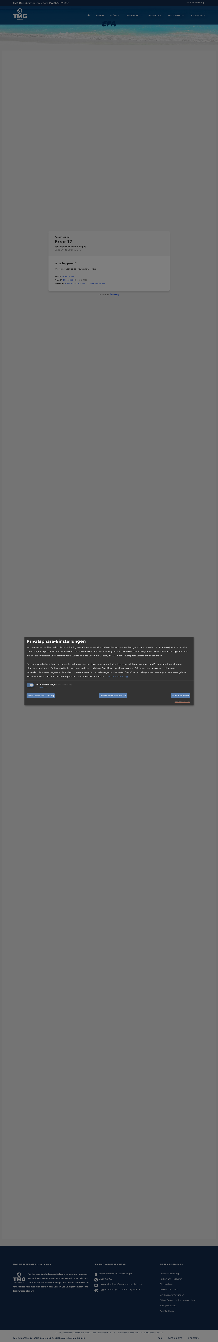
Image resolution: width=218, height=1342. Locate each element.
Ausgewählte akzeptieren (113, 695)
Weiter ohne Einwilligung (40, 695)
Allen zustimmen (181, 695)
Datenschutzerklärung (116, 676)
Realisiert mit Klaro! (182, 701)
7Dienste (41, 687)
